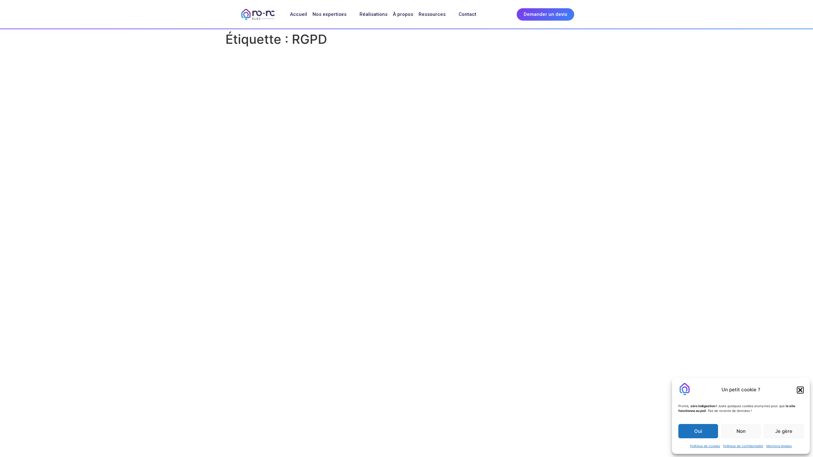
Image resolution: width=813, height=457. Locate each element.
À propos (403, 14)
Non (741, 431)
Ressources (432, 14)
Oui (698, 431)
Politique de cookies (705, 446)
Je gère (783, 431)
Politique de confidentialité (743, 446)
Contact (467, 14)
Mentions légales (779, 446)
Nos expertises (329, 14)
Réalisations (373, 14)
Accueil (298, 14)
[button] (800, 390)
